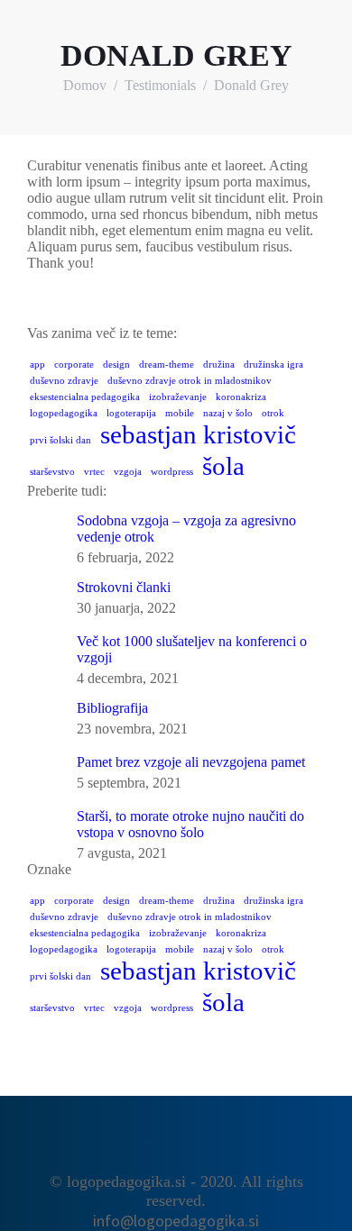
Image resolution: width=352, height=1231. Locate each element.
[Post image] (45, 531)
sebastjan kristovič (198, 434)
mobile (179, 413)
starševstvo (52, 472)
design (116, 364)
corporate (74, 364)
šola (223, 465)
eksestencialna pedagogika (85, 397)
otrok (273, 413)
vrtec (94, 472)
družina (219, 364)
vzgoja (128, 472)
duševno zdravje (64, 381)
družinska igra (273, 364)
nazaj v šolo (228, 413)
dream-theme (166, 364)
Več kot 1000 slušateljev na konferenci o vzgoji (192, 649)
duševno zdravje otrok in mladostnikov (189, 381)
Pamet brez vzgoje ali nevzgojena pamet (191, 762)
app (37, 364)
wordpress (172, 472)
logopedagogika (63, 413)
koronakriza (241, 397)
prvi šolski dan (60, 440)
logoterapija (131, 413)
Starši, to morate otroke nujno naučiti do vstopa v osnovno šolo (190, 824)
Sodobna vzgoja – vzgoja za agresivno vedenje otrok (186, 528)
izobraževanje (178, 397)
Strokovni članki (124, 587)
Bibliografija (112, 708)
